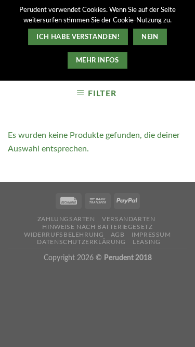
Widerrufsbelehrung (63, 235)
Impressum (151, 235)
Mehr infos (97, 60)
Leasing (146, 242)
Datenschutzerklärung (81, 242)
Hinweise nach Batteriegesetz (97, 227)
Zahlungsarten (66, 219)
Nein (150, 37)
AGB (118, 235)
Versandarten (128, 219)
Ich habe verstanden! (78, 37)
